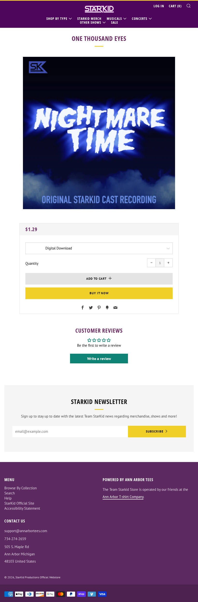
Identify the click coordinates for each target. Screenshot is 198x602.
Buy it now (99, 293)
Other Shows (90, 22)
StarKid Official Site (19, 503)
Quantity (31, 263)
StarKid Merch (89, 18)
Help (8, 498)
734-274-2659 (15, 538)
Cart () (175, 6)
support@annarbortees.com (25, 531)
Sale (114, 22)
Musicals (114, 18)
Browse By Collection (20, 488)
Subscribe (154, 431)
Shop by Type (56, 18)
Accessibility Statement (22, 508)
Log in (159, 6)
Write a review (99, 358)
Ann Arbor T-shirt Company (123, 496)
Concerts (139, 18)
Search (9, 493)
